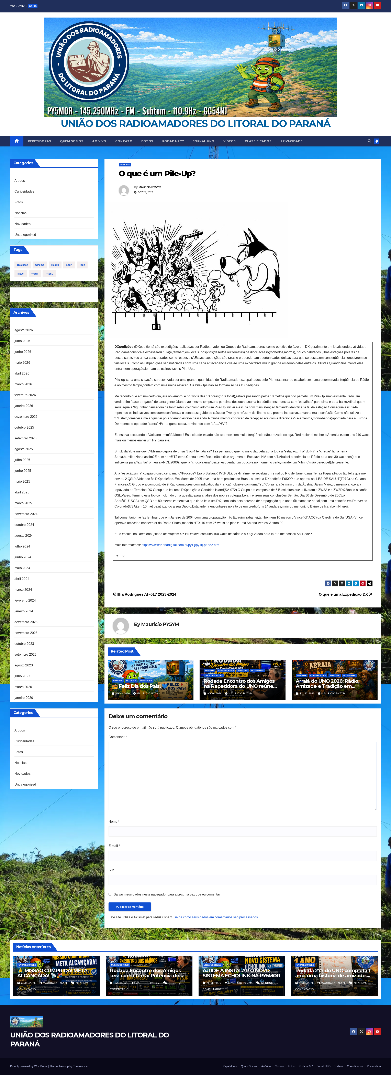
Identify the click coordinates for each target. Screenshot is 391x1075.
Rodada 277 (173, 141)
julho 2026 (22, 341)
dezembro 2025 (26, 416)
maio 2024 (22, 568)
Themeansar (80, 1066)
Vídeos (229, 141)
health (55, 265)
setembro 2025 (25, 438)
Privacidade (291, 141)
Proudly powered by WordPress (29, 1066)
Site (111, 870)
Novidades (22, 224)
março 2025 (23, 503)
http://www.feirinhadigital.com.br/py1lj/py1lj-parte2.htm (180, 545)
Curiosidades (24, 191)
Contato (124, 141)
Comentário (118, 737)
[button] (369, 141)
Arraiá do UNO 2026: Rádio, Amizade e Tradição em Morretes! (327, 686)
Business (22, 265)
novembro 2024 (26, 514)
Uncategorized (25, 234)
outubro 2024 (24, 524)
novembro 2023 (26, 633)
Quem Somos (71, 141)
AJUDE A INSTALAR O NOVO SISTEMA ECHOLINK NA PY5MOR (241, 973)
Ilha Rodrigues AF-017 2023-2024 (146, 594)
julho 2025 (22, 460)
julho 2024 (22, 546)
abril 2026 (21, 373)
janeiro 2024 (23, 611)
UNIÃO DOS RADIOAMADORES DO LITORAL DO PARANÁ (195, 123)
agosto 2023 (23, 665)
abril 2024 (21, 579)
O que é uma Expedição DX (344, 594)
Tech (82, 265)
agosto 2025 (23, 449)
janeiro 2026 (23, 406)
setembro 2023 (25, 654)
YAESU (49, 273)
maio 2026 (22, 362)
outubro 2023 (24, 643)
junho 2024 (22, 557)
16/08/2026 (307, 983)
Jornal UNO (203, 141)
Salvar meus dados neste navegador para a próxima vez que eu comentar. (167, 894)
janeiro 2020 (23, 697)
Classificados (258, 141)
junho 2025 (22, 470)
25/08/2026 (29, 983)
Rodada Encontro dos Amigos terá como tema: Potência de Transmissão (145, 976)
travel (20, 273)
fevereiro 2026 (25, 395)
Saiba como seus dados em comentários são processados (216, 917)
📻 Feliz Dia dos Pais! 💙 (140, 686)
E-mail (114, 846)
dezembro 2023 (26, 622)
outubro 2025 (24, 427)
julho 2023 (22, 676)
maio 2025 (22, 481)
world (34, 273)
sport (69, 265)
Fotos (147, 141)
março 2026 (23, 384)
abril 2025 (21, 492)
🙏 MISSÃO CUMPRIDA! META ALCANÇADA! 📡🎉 (52, 973)
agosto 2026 (23, 330)
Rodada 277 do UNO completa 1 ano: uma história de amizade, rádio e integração (332, 976)
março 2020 (23, 687)
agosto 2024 (23, 535)
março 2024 (23, 589)
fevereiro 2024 (25, 600)
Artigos (19, 180)
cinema (39, 265)
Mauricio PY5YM (149, 187)
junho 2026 (22, 352)
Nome (114, 821)
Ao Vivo (99, 141)
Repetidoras (39, 141)
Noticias (20, 213)
